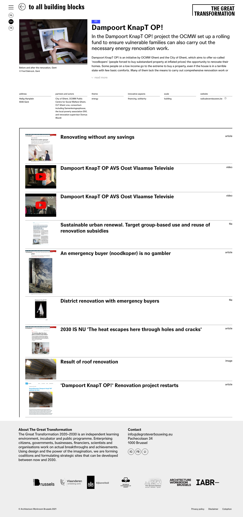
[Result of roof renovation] (40, 369)
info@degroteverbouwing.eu (150, 433)
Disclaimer (213, 508)
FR (11, 28)
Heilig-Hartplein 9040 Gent (26, 100)
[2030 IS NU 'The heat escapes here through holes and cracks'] (40, 341)
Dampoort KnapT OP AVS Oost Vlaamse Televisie (117, 168)
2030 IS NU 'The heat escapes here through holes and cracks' (131, 329)
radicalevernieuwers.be (211, 98)
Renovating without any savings (97, 137)
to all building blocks (55, 7)
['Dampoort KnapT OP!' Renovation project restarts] (40, 399)
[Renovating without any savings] (40, 148)
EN (11, 21)
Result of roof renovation (89, 362)
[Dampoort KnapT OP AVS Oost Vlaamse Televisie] (40, 176)
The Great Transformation (214, 10)
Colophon (227, 508)
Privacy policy (197, 508)
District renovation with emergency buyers (109, 301)
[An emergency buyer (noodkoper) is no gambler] (40, 272)
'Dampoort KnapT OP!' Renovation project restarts (119, 385)
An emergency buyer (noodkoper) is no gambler (115, 253)
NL (11, 15)
